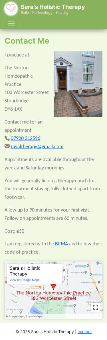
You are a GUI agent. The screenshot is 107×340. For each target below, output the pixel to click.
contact (85, 331)
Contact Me (27, 41)
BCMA (61, 244)
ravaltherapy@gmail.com (37, 147)
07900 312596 (25, 138)
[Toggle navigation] (11, 23)
